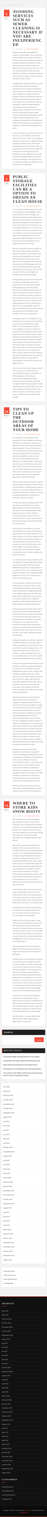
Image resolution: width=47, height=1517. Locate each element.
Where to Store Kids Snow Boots (26, 807)
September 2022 (8, 1113)
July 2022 (6, 1121)
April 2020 (6, 1173)
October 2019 (7, 1199)
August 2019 (7, 1208)
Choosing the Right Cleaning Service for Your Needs (21, 1057)
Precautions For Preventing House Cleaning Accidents (22, 1069)
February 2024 (8, 1095)
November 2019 (8, 1195)
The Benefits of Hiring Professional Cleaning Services (21, 1061)
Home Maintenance (10, 1279)
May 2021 (6, 1139)
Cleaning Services (33, 206)
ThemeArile (23, 1513)
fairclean (8, 2)
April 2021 (6, 1143)
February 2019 (8, 1234)
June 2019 (6, 1216)
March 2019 (7, 1230)
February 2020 (8, 1182)
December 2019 (8, 1191)
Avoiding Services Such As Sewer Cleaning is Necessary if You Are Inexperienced (28, 28)
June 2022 (6, 1126)
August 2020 (7, 1156)
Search (8, 1032)
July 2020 (6, 1160)
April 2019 (6, 1225)
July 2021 (6, 1130)
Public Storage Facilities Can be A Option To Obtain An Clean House (28, 189)
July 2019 (6, 1212)
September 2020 (8, 1152)
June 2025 (6, 1087)
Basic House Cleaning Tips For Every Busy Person (20, 1065)
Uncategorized (32, 49)
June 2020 (6, 1165)
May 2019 (6, 1221)
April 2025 (6, 1091)
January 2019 (7, 1238)
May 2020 (6, 1169)
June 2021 (6, 1134)
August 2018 (7, 1260)
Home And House (32, 816)
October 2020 (7, 1147)
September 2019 (8, 1204)
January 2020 (7, 1186)
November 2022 (8, 1104)
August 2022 (7, 1117)
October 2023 (7, 1100)
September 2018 (8, 1255)
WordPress (26, 1510)
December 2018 (8, 1243)
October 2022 (7, 1108)
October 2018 (7, 1251)
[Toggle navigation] (42, 4)
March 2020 (7, 1178)
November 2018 (8, 1247)
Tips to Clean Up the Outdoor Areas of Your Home (26, 419)
